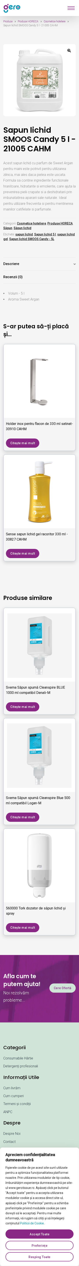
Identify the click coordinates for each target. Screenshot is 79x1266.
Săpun (7, 228)
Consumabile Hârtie (18, 1058)
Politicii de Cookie (32, 1223)
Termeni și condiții (17, 1104)
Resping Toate (39, 1257)
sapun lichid (24, 234)
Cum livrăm (11, 1088)
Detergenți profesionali (20, 1066)
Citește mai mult (22, 443)
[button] (69, 50)
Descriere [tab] (11, 264)
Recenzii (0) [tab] (13, 277)
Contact (9, 1142)
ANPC (7, 1112)
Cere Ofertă (63, 988)
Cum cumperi (13, 1096)
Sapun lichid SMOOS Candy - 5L (31, 239)
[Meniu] (71, 8)
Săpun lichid (22, 228)
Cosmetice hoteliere (54, 21)
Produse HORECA (28, 21)
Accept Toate (39, 1234)
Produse (8, 21)
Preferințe (39, 1245)
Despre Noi (11, 1134)
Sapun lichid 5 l (45, 234)
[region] (39, 1207)
